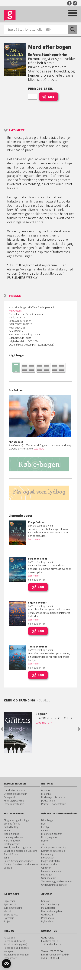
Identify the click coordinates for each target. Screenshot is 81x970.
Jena (6, 857)
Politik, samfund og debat (17, 847)
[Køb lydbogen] (40, 493)
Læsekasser (47, 857)
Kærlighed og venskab (53, 850)
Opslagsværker (12, 844)
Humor (45, 840)
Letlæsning (47, 854)
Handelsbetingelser (51, 911)
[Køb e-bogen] (40, 464)
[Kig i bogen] (40, 367)
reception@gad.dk (59, 954)
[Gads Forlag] (10, 16)
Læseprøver (10, 958)
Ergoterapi (9, 901)
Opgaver (45, 867)
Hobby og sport (49, 837)
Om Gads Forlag (50, 904)
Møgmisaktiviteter (50, 861)
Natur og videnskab (14, 837)
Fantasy (45, 830)
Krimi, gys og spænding (53, 847)
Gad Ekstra (47, 914)
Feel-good (9, 797)
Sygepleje (9, 918)
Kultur (7, 830)
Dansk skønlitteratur (14, 790)
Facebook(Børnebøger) (16, 947)
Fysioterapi (10, 904)
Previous (2, 729)
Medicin (8, 911)
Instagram (75, 3)
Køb (51, 96)
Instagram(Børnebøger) (16, 954)
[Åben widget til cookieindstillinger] (6, 963)
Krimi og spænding (14, 800)
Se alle (44, 700)
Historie (45, 790)
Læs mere (17, 130)
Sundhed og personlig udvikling (20, 850)
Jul (42, 844)
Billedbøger (47, 820)
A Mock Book (11, 854)
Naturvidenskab (49, 864)
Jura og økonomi (13, 907)
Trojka (7, 921)
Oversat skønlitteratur (15, 793)
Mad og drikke (11, 833)
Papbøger (46, 874)
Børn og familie (12, 823)
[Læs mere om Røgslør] (18, 732)
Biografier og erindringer (17, 820)
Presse (15, 295)
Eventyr (45, 827)
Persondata (47, 918)
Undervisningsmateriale (53, 884)
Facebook (69, 3)
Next (79, 729)
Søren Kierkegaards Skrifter (18, 861)
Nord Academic (12, 840)
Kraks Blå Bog (11, 827)
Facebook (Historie (14, 941)
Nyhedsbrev (47, 921)
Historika (46, 793)
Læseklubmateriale (14, 804)
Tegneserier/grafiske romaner (56, 881)
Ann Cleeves (15, 310)
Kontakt (45, 901)
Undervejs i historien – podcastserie (53, 798)
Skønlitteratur (48, 878)
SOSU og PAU (11, 914)
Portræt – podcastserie (53, 804)
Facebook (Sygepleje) (15, 944)
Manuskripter (48, 907)
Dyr (43, 823)
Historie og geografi (51, 833)
